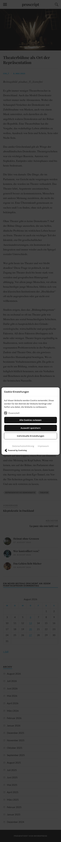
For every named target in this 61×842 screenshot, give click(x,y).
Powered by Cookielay (17, 450)
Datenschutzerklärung (23, 446)
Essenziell (13, 412)
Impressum (43, 446)
